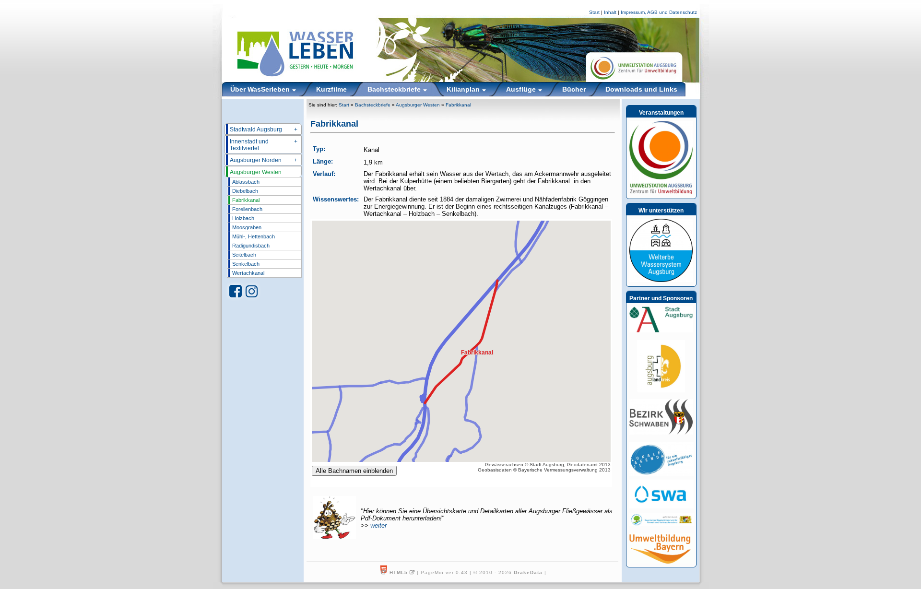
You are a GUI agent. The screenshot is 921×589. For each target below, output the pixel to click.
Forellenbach (247, 209)
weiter (378, 525)
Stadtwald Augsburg (263, 129)
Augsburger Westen (256, 172)
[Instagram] (252, 291)
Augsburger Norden (263, 160)
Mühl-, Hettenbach (253, 236)
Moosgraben (246, 227)
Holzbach (243, 218)
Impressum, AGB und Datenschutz (659, 12)
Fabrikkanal (246, 200)
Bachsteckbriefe (372, 104)
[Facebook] (235, 291)
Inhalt (610, 12)
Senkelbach (246, 264)
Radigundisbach (251, 245)
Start (594, 12)
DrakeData (528, 572)
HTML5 (399, 572)
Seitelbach (244, 255)
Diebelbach (245, 191)
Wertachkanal (248, 273)
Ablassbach (246, 182)
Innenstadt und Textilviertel (263, 145)
